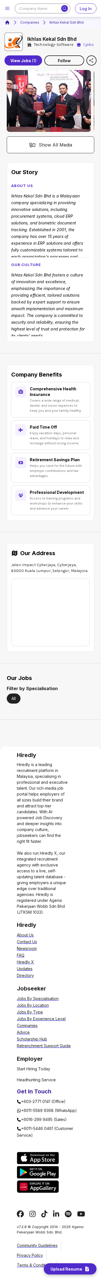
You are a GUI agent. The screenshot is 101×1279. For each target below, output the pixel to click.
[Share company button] (91, 60)
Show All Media (55, 145)
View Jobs (23, 60)
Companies (29, 22)
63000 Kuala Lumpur (31, 570)
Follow (64, 60)
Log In (86, 8)
